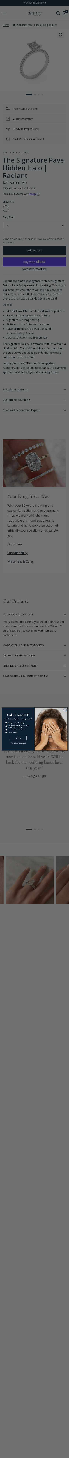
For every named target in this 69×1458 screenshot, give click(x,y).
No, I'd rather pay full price (18, 743)
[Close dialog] (65, 710)
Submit (18, 738)
